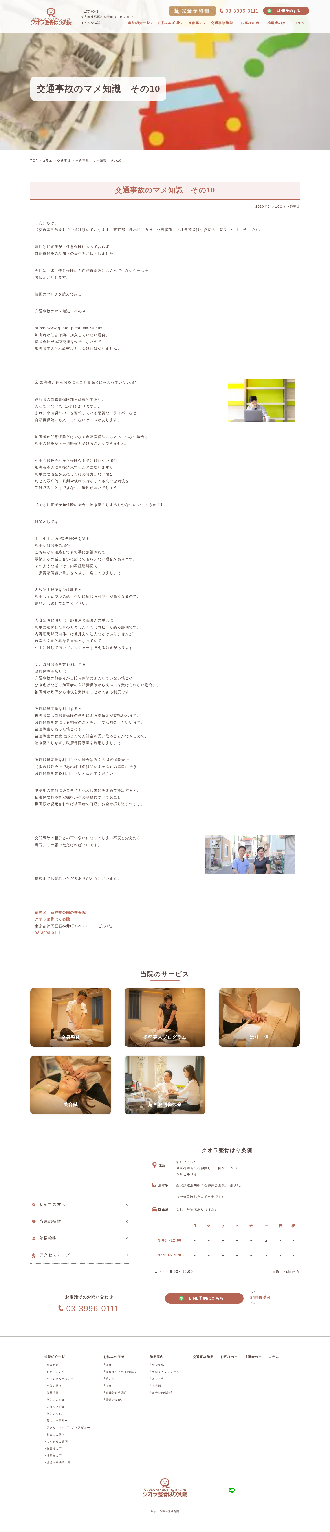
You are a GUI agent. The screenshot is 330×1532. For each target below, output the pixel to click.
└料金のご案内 (54, 1434)
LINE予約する (289, 11)
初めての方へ (52, 1204)
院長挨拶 (48, 1238)
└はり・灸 (157, 1378)
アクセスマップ (54, 1255)
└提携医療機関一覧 (57, 1462)
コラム (274, 1357)
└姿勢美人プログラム (164, 1371)
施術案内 (157, 1357)
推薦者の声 (253, 1357)
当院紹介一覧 (54, 1357)
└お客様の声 (53, 1448)
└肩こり (109, 1378)
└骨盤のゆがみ (113, 1399)
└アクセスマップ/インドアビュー (67, 1427)
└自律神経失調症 (115, 1392)
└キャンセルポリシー (59, 1378)
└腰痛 (107, 1385)
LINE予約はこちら (204, 1298)
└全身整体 (157, 1364)
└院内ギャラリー (56, 1420)
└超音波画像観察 (161, 1392)
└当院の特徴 (53, 1385)
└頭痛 (107, 1364)
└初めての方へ (54, 1371)
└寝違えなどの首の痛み (119, 1371)
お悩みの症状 (113, 1357)
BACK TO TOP (294, 1526)
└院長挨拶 (51, 1392)
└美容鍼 (155, 1385)
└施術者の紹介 (54, 1399)
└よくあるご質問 (56, 1441)
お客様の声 (229, 1357)
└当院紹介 (51, 1364)
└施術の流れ (53, 1413)
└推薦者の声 (53, 1455)
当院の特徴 (50, 1221)
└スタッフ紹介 (54, 1406)
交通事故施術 (203, 1357)
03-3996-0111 (48, 933)
